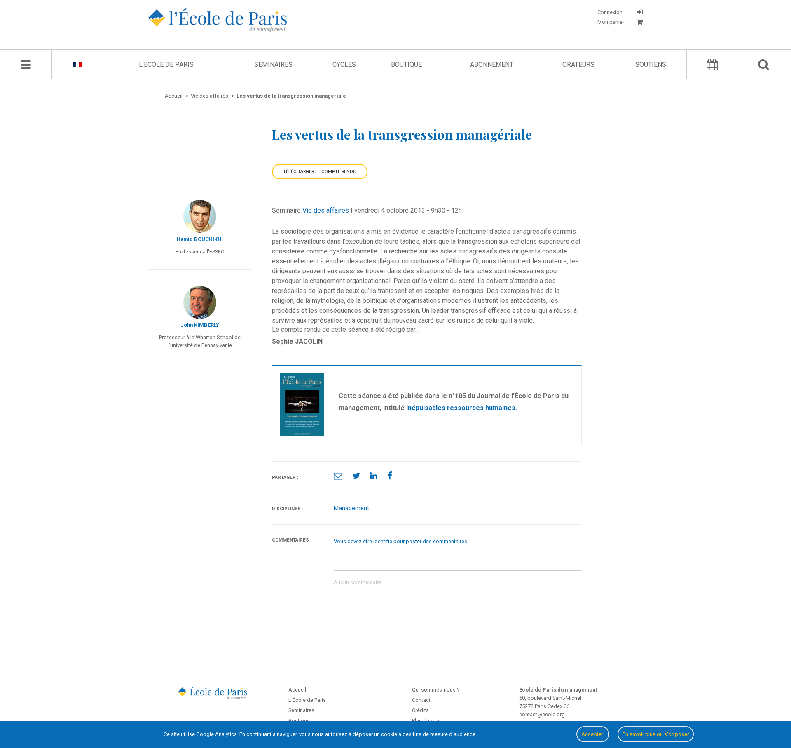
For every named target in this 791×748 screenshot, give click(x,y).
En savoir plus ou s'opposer (656, 734)
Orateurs (578, 64)
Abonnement (491, 64)
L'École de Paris (166, 64)
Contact (421, 700)
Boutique (406, 64)
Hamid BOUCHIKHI (200, 239)
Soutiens (650, 64)
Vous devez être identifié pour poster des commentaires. (401, 541)
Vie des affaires (325, 210)
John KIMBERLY (199, 325)
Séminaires (273, 64)
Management (351, 508)
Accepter (592, 734)
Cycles (344, 64)
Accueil (297, 690)
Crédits (420, 710)
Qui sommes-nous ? (435, 690)
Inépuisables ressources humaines (460, 408)
